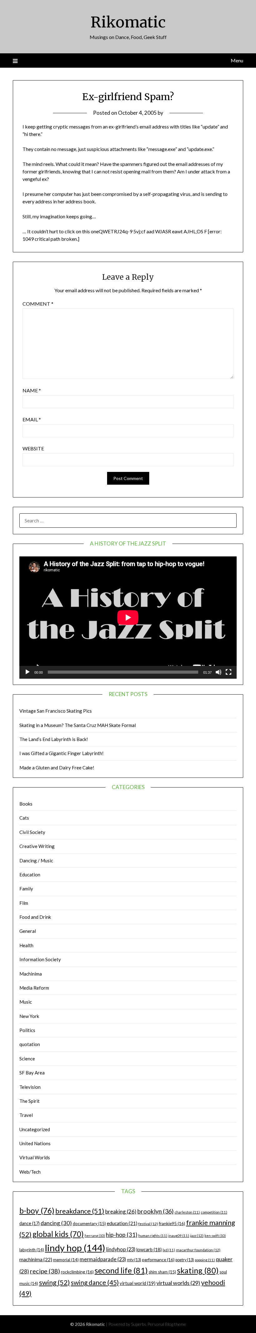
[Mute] (218, 672)
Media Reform (34, 988)
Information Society (40, 959)
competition (214, 1212)
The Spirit (29, 1101)
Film (23, 903)
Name (31, 390)
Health (26, 945)
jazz (197, 1235)
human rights (152, 1236)
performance (158, 1259)
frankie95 (172, 1223)
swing (54, 1282)
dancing (56, 1222)
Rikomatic (128, 22)
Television (30, 1087)
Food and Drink (35, 917)
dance (29, 1223)
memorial (66, 1259)
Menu (237, 60)
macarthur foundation (198, 1250)
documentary (89, 1223)
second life (121, 1270)
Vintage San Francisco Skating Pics (55, 711)
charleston (187, 1212)
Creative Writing (37, 846)
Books (25, 804)
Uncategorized (34, 1129)
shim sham (162, 1271)
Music (25, 1002)
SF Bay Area (32, 1072)
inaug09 (178, 1236)
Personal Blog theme (166, 1324)
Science (27, 1058)
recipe (45, 1271)
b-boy (36, 1210)
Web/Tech (30, 1172)
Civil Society (32, 832)
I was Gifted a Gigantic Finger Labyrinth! (61, 753)
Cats (24, 818)
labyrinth (31, 1249)
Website (33, 448)
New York (29, 1016)
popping (205, 1260)
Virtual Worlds (34, 1157)
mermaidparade (103, 1259)
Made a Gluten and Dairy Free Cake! (56, 767)
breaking (120, 1211)
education (122, 1223)
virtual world (137, 1283)
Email (31, 419)
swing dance (95, 1282)
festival (148, 1223)
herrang (95, 1236)
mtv (134, 1260)
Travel (26, 1115)
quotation (29, 1044)
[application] (128, 617)
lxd (169, 1250)
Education (29, 874)
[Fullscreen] (228, 672)
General (27, 931)
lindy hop (75, 1247)
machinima (35, 1259)
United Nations (35, 1143)
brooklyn (155, 1211)
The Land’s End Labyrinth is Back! (53, 739)
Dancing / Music (36, 860)
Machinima (30, 974)
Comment (37, 304)
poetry (184, 1260)
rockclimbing (77, 1271)
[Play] (27, 672)
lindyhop (120, 1249)
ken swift (215, 1236)
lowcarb (149, 1249)
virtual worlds (178, 1282)
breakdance (79, 1211)
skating (198, 1270)
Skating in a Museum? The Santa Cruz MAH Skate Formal (77, 725)
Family (26, 888)
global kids (58, 1233)
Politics (27, 1030)
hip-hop (121, 1234)
